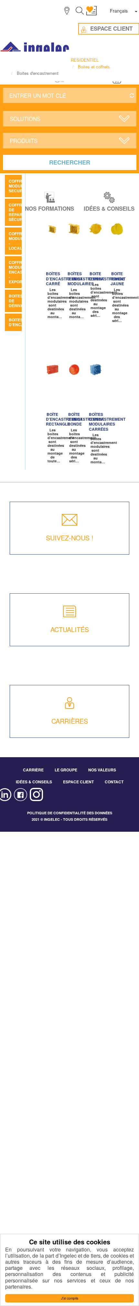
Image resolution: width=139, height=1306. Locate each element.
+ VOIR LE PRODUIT (51, 252)
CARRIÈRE (33, 770)
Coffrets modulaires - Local (22, 241)
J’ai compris (69, 1298)
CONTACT (114, 782)
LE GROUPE (66, 770)
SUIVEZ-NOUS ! (69, 537)
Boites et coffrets (94, 67)
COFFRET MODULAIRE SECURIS (20, 186)
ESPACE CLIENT (78, 782)
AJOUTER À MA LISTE (54, 230)
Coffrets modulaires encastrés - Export (22, 272)
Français (119, 10)
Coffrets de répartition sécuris (22, 212)
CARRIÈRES (69, 721)
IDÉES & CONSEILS (34, 782)
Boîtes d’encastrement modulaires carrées (107, 421)
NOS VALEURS (102, 770)
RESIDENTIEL (85, 60)
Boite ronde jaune (118, 278)
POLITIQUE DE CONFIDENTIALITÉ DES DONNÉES (69, 812)
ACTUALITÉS (69, 629)
